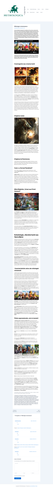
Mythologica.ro (25, 11)
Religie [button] (37, 12)
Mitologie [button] (47, 9)
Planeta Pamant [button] (32, 12)
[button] (48, 9)
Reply (18, 424)
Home (28, 9)
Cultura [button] (39, 9)
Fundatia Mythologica (33, 9)
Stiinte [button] (41, 12)
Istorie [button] (43, 9)
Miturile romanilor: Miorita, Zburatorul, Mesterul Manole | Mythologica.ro (28, 444)
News (28, 12)
